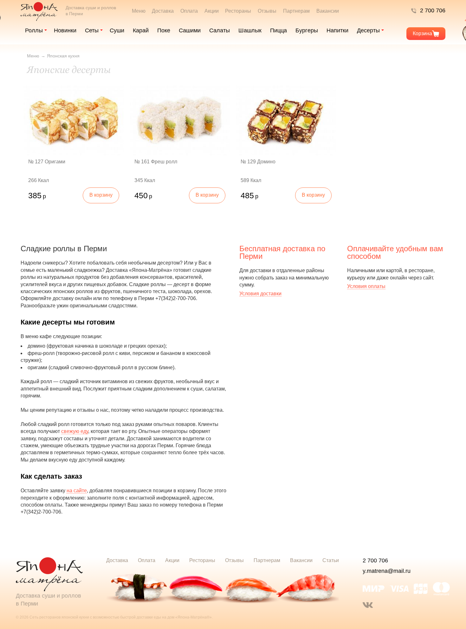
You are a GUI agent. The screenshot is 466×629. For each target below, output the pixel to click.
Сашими (190, 30)
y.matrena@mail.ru (387, 571)
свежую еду (74, 431)
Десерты (368, 30)
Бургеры (306, 30)
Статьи (330, 560)
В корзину (101, 195)
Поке (163, 30)
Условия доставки (260, 293)
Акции (211, 11)
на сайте (77, 490)
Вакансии (327, 11)
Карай (141, 30)
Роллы (34, 30)
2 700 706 (432, 10)
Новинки (65, 30)
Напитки (337, 30)
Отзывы (267, 11)
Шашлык (250, 30)
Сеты (92, 30)
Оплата (189, 11)
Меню (139, 11)
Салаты (219, 30)
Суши (117, 30)
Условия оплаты (366, 286)
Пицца (278, 30)
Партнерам (296, 11)
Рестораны (238, 11)
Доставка (163, 11)
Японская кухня (63, 56)
